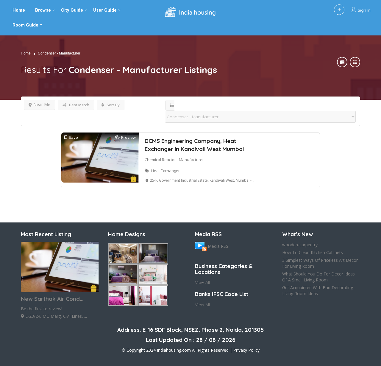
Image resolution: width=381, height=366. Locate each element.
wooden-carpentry (300, 244)
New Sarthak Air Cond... (52, 298)
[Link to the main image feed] (201, 246)
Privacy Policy (246, 350)
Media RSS (218, 246)
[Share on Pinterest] (5, 121)
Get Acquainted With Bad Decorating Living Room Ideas (317, 290)
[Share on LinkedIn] (5, 133)
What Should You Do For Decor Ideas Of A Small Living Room (318, 277)
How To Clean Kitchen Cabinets (312, 252)
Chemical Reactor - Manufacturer (174, 159)
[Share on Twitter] (5, 109)
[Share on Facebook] (5, 97)
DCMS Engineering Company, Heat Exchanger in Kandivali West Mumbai (194, 144)
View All (202, 282)
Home (26, 53)
